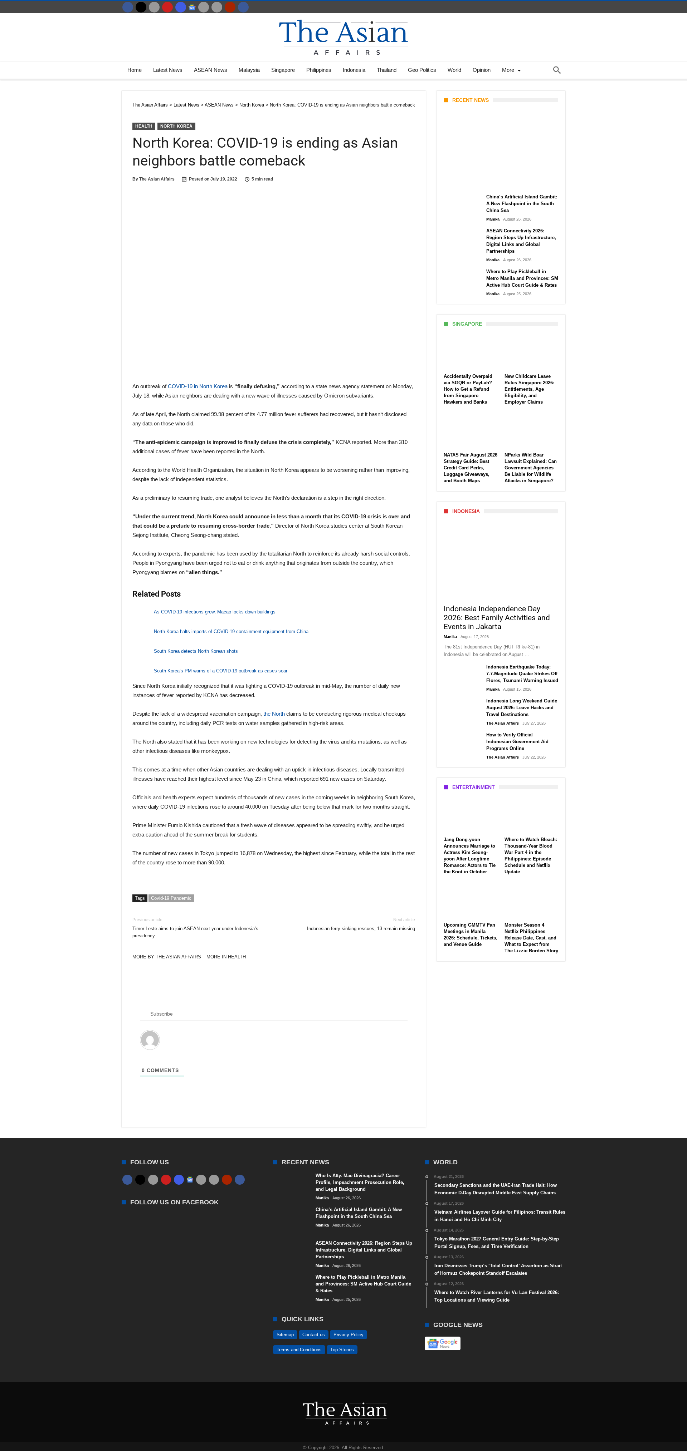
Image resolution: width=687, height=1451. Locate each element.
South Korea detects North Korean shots (196, 651)
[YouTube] (167, 7)
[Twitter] (141, 7)
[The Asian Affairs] (343, 16)
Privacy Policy (348, 1334)
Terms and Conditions (299, 1349)
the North (274, 714)
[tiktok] (203, 7)
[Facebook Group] (243, 7)
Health (143, 126)
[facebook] (127, 7)
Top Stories (342, 1349)
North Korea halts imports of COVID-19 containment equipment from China (231, 631)
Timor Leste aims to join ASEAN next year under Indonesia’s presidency (195, 927)
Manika (456, 181)
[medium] (154, 7)
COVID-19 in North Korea (198, 386)
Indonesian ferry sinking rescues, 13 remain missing (361, 924)
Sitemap (285, 1334)
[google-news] (192, 7)
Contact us (313, 1334)
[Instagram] (180, 7)
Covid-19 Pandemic (171, 898)
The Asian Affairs (157, 179)
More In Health (226, 956)
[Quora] (230, 7)
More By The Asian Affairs (166, 956)
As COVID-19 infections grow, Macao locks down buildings (215, 612)
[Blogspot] (216, 7)
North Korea (176, 126)
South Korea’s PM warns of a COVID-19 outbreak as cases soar (220, 670)
